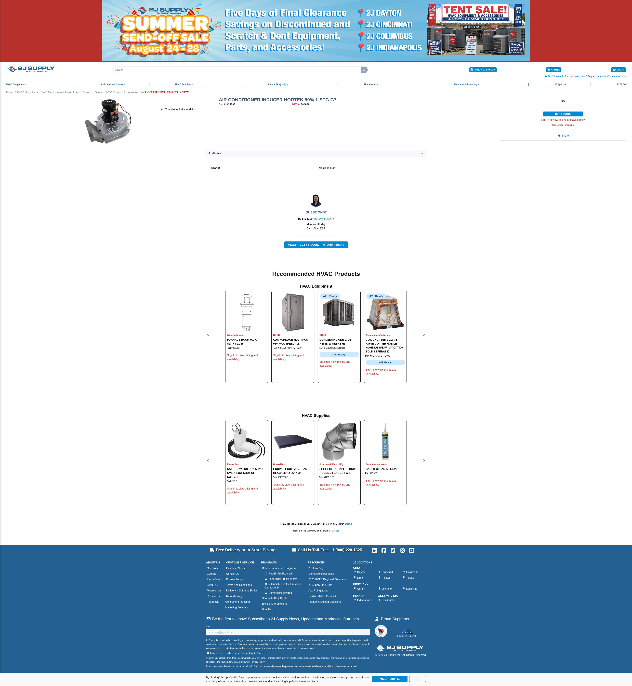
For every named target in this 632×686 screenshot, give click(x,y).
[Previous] (208, 337)
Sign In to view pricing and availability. (563, 119)
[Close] (417, 679)
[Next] (424, 337)
